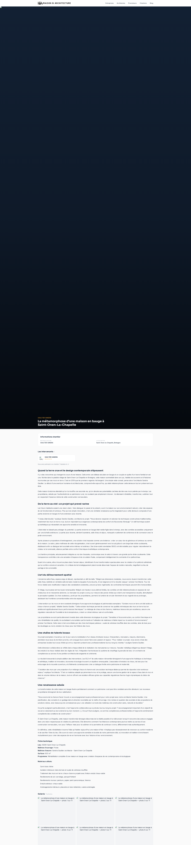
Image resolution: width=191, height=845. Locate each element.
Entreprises (109, 3)
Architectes (121, 3)
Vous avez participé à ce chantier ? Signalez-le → (53, 464)
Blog (151, 3)
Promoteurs (132, 3)
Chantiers (143, 3)
